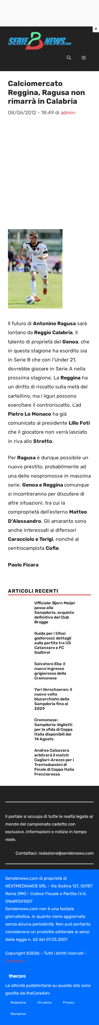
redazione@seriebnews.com (66, 853)
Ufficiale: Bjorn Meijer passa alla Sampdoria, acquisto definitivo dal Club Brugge (55, 612)
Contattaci (15, 960)
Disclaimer (18, 1014)
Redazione (18, 1002)
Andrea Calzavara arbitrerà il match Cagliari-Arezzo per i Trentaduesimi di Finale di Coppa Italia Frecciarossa (54, 762)
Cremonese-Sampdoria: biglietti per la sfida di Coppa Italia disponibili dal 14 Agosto (53, 729)
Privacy (68, 1002)
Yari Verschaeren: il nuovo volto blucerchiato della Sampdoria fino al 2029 (53, 699)
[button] (69, 58)
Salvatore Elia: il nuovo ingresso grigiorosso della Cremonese (50, 671)
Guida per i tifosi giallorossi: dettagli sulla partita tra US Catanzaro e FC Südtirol (52, 643)
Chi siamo (44, 1002)
